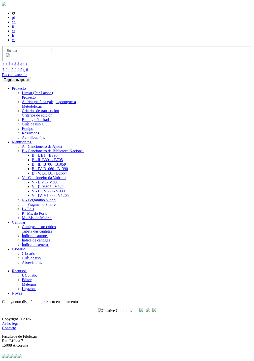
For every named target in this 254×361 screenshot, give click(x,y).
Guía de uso (31, 258)
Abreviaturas (32, 262)
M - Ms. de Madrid (37, 218)
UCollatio (29, 275)
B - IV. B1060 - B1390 (50, 169)
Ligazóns (29, 289)
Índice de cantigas (36, 240)
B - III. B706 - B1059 (49, 164)
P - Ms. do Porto (34, 213)
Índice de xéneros (35, 244)
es (13, 31)
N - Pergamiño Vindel (39, 200)
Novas (17, 293)
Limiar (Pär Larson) (37, 93)
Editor (27, 280)
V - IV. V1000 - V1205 (50, 195)
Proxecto (29, 97)
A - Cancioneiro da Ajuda (42, 146)
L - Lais (28, 209)
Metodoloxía (32, 106)
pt (13, 17)
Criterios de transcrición (40, 111)
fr (13, 35)
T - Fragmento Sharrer (39, 204)
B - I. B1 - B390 (45, 155)
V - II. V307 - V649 (48, 186)
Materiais (29, 284)
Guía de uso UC (34, 124)
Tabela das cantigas (37, 231)
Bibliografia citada (36, 120)
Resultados (30, 133)
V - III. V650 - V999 (48, 191)
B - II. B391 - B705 (47, 160)
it (13, 26)
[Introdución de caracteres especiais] (8, 56)
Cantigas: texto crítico (39, 227)
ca (13, 40)
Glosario (28, 253)
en (14, 22)
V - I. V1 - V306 (45, 182)
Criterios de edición (37, 115)
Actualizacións (33, 137)
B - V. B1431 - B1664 (49, 173)
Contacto (9, 328)
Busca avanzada (14, 75)
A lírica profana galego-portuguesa (49, 102)
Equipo (27, 128)
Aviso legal (11, 323)
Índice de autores (35, 236)
